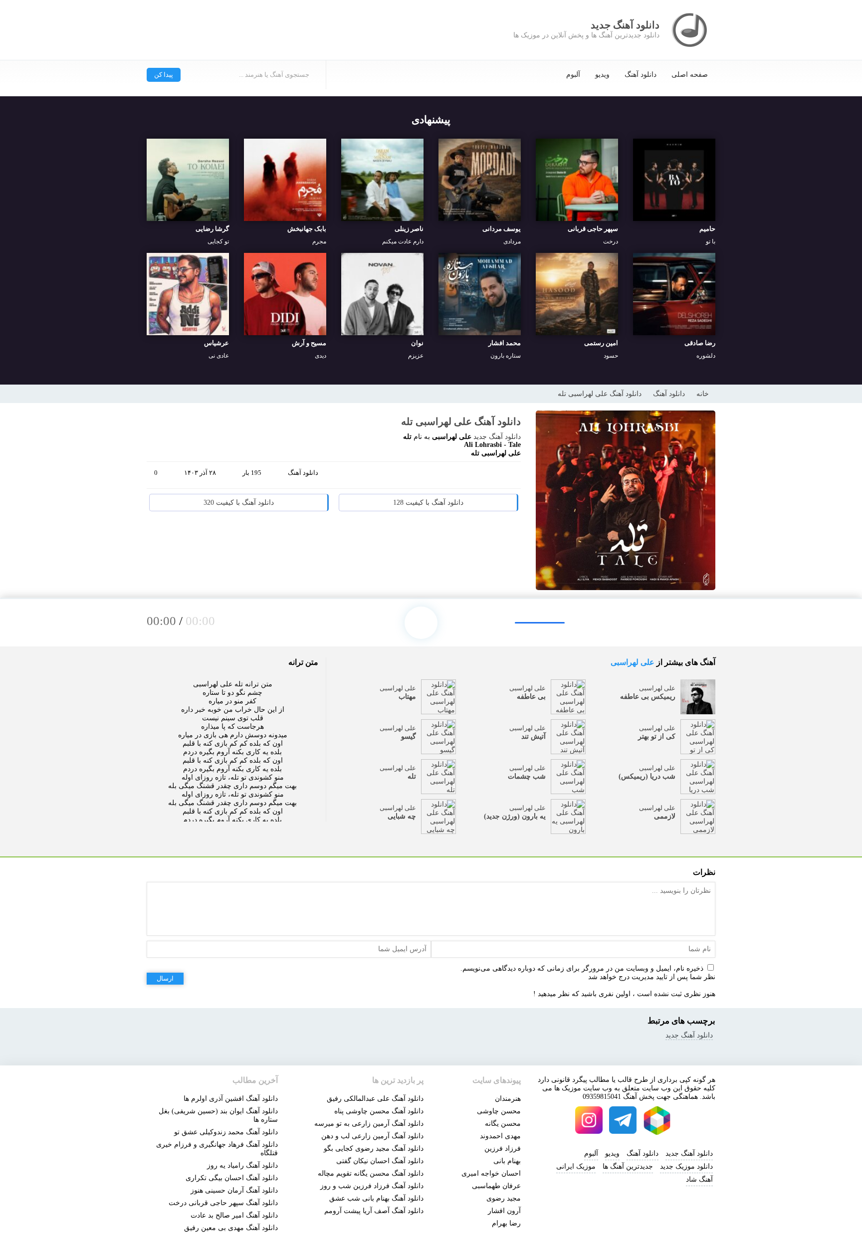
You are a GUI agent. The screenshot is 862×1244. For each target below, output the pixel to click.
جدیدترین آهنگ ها (628, 1166)
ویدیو (602, 74)
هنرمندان (508, 1098)
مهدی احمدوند (500, 1136)
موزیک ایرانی (576, 1166)
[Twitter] (490, 477)
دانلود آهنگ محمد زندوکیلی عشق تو (226, 1132)
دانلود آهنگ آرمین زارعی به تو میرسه (369, 1123)
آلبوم (573, 74)
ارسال (165, 978)
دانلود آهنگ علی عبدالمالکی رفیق (375, 1098)
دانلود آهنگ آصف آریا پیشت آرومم (374, 1211)
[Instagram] (589, 1120)
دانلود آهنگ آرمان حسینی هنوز (234, 1190)
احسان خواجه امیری (491, 1173)
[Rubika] (657, 1120)
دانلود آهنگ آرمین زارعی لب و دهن (372, 1136)
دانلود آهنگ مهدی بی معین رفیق (231, 1228)
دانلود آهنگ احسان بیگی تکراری (232, 1178)
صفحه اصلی (689, 74)
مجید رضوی (503, 1198)
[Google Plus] (452, 477)
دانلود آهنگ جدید (497, 436)
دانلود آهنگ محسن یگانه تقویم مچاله (371, 1173)
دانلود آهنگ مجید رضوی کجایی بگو (374, 1148)
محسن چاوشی (499, 1111)
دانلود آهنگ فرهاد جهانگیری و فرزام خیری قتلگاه (217, 1149)
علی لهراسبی (632, 662)
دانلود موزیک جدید (686, 1166)
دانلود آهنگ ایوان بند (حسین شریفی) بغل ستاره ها (218, 1115)
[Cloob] (509, 477)
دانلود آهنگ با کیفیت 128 (428, 502)
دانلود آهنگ (640, 74)
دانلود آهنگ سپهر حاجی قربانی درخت (223, 1203)
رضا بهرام (506, 1223)
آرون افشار (504, 1211)
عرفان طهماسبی (496, 1186)
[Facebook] (433, 477)
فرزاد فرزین (502, 1148)
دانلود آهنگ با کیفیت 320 (239, 502)
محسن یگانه (503, 1123)
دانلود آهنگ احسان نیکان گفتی (380, 1161)
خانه (702, 394)
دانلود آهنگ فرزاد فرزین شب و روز (372, 1186)
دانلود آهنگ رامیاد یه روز (242, 1165)
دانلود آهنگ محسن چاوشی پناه (379, 1111)
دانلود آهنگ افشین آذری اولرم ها (231, 1098)
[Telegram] (471, 477)
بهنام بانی (507, 1161)
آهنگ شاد (699, 1179)
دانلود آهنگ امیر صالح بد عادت (234, 1215)
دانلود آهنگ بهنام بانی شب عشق (376, 1198)
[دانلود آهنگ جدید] (690, 30)
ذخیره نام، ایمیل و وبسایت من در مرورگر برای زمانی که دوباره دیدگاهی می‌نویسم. (581, 968)
